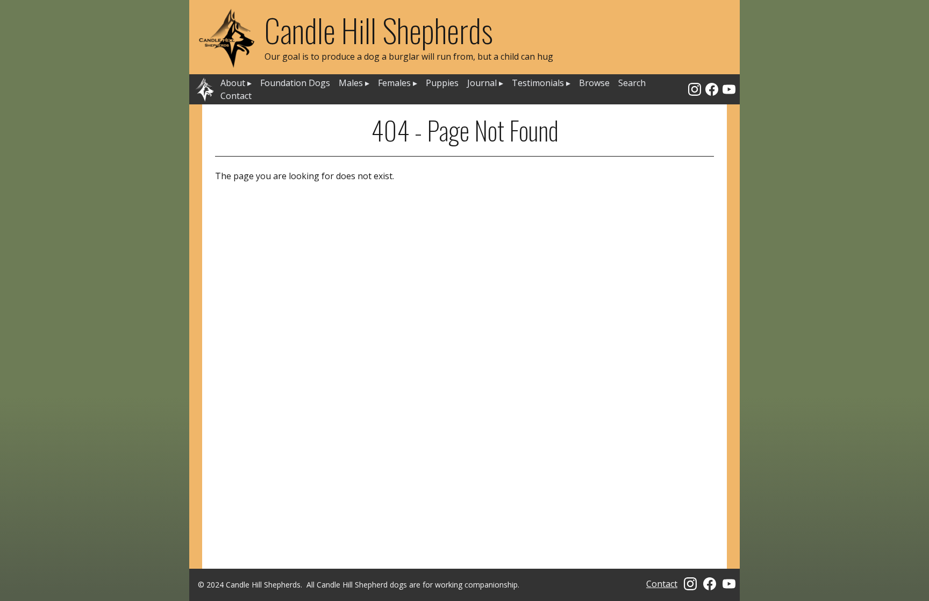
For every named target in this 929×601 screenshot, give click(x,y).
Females (397, 83)
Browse (594, 83)
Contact (236, 96)
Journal (485, 83)
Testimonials (541, 83)
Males (354, 83)
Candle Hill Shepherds (379, 29)
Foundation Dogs (295, 83)
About (236, 83)
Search (632, 83)
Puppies (442, 83)
